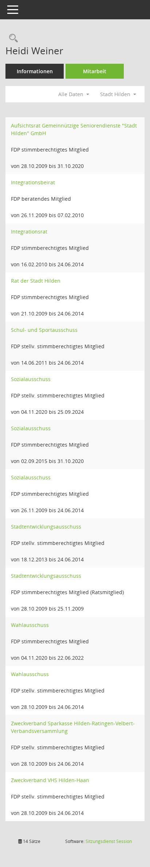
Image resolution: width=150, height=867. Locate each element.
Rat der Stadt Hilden (35, 280)
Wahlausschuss (30, 624)
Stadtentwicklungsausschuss (46, 526)
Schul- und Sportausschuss (44, 329)
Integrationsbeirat (33, 182)
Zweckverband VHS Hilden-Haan (50, 780)
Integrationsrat (29, 231)
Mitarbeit (94, 71)
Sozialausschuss (31, 379)
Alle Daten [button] (71, 94)
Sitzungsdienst (109, 841)
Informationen (35, 71)
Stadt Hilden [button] (116, 94)
